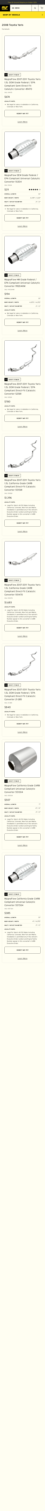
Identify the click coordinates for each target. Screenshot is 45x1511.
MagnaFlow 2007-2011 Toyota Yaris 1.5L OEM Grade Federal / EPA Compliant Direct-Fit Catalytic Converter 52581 (22, 389)
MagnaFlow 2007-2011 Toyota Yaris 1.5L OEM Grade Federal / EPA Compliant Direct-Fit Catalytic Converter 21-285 (22, 694)
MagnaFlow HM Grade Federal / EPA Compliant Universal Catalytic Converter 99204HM (22, 282)
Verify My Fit (23, 113)
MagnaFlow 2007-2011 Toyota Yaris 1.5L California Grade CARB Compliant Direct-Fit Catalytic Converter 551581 (22, 485)
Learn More (29, 122)
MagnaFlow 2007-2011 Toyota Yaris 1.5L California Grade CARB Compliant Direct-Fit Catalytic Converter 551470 (22, 590)
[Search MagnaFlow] (35, 8)
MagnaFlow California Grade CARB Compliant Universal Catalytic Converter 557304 (22, 901)
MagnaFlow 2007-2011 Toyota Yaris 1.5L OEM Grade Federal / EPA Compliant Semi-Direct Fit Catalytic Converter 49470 (22, 84)
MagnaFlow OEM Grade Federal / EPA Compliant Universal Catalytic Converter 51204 (22, 178)
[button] (41, 8)
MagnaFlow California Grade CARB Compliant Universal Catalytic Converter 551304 (22, 788)
